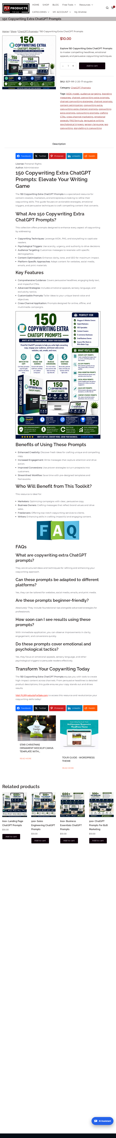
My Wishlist (80, 12)
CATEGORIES (39, 12)
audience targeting (90, 93)
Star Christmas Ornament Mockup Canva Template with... (36, 748)
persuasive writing (94, 120)
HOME (35, 4)
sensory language (94, 124)
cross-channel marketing (79, 116)
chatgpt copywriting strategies (76, 101)
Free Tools (67, 4)
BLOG (55, 4)
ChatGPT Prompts (28, 31)
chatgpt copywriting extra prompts (90, 97)
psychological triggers (71, 124)
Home (5, 31)
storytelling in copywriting (88, 128)
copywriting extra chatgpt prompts (79, 109)
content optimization (71, 105)
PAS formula (76, 120)
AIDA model (72, 93)
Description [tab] (59, 144)
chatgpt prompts (103, 101)
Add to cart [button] (11, 836)
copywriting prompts (87, 113)
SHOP (46, 4)
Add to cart (92, 65)
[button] (74, 5)
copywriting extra (93, 105)
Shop (13, 31)
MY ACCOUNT (60, 12)
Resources (84, 4)
